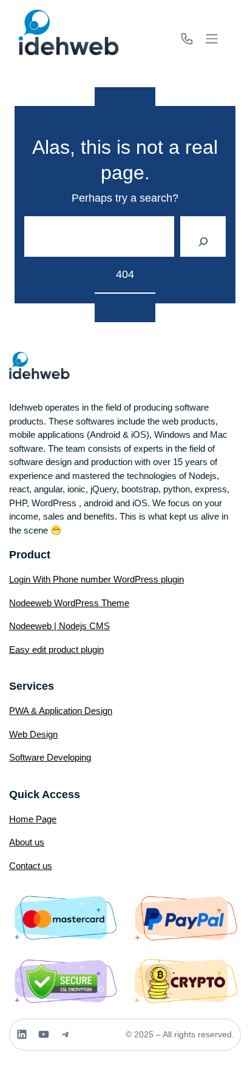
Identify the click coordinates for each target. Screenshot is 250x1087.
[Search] (203, 236)
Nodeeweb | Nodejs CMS (59, 626)
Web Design (33, 734)
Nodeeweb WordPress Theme (69, 603)
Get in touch (188, 38)
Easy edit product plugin (56, 649)
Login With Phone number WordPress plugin (96, 579)
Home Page (32, 819)
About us (26, 842)
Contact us (30, 866)
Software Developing (50, 757)
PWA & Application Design (60, 710)
